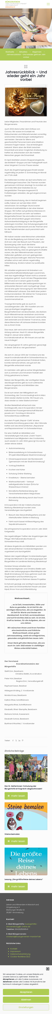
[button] (47, 968)
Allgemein (36, 52)
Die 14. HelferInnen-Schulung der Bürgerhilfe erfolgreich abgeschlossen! (23, 787)
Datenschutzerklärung (20, 954)
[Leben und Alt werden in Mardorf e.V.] (16, 4)
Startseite (10, 52)
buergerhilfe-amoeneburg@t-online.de (21, 925)
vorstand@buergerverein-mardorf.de (23, 936)
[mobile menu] (48, 4)
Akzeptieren (26, 992)
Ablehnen (26, 999)
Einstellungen (26, 1007)
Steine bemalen (12, 834)
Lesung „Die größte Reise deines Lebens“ (24, 879)
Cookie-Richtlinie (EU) (20, 956)
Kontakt (13, 948)
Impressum (15, 951)
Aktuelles (23, 52)
